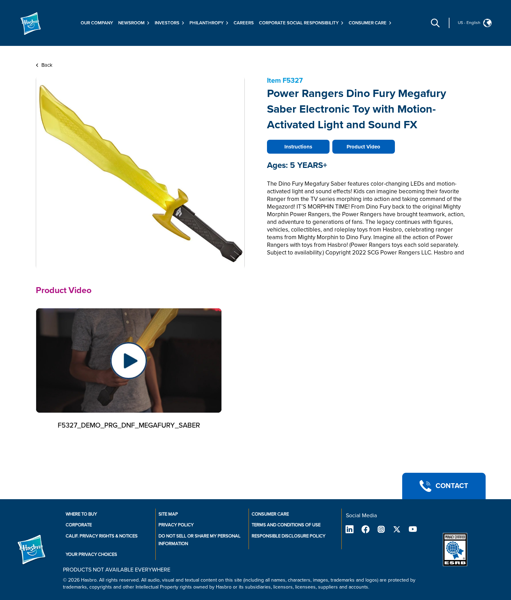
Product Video (363, 147)
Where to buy (81, 514)
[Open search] (435, 23)
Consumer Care (270, 514)
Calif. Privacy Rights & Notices (102, 536)
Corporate (79, 525)
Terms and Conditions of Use (286, 525)
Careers (244, 23)
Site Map (168, 514)
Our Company (97, 23)
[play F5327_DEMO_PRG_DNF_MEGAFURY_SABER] (129, 360)
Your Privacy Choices (91, 554)
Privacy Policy (176, 525)
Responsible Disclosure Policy (288, 536)
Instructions (298, 147)
